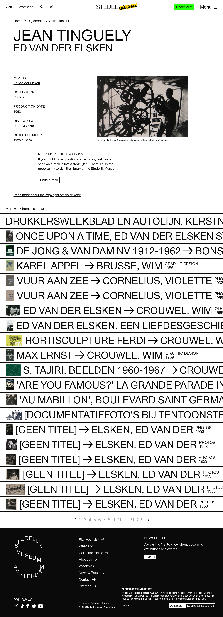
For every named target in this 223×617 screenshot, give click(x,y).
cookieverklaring (135, 599)
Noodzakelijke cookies (200, 605)
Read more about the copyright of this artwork (47, 195)
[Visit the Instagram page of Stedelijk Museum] (16, 606)
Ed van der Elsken (27, 83)
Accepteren (177, 605)
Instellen (125, 605)
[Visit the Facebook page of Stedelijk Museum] (27, 606)
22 (139, 519)
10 (120, 519)
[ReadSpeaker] (51, 6)
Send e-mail (49, 180)
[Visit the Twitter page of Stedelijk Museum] (34, 606)
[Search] (41, 6)
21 (132, 519)
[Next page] (147, 520)
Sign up (150, 557)
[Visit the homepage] (29, 577)
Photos (19, 97)
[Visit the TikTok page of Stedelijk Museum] (22, 606)
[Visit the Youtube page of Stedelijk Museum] (40, 606)
